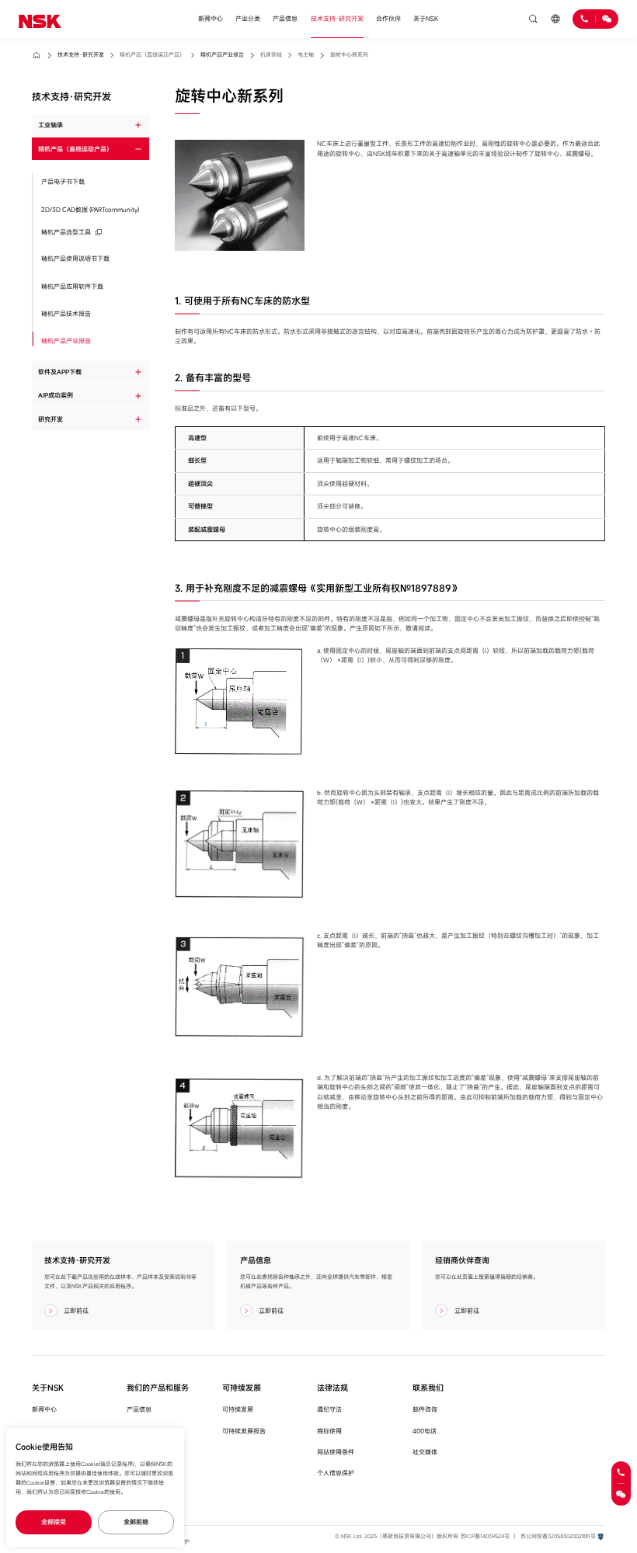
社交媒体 (424, 1451)
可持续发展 (237, 1409)
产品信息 (285, 18)
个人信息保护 (335, 1472)
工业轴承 (50, 124)
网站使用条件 (335, 1451)
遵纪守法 (329, 1409)
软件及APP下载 (60, 371)
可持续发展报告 (244, 1430)
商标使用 (329, 1430)
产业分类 (247, 18)
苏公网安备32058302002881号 (558, 1536)
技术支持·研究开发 (337, 18)
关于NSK (425, 18)
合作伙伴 (388, 18)
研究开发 (50, 419)
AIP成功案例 (55, 395)
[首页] (40, 18)
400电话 (424, 1430)
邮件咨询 (424, 1409)
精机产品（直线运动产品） (75, 148)
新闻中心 (210, 18)
